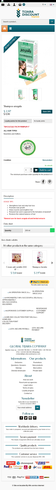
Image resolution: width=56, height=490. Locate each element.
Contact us (28, 393)
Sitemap (18, 368)
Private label (37, 371)
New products (37, 365)
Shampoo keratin (39, 267)
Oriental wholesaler (18, 371)
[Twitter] (25, 417)
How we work (28, 380)
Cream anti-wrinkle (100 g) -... (16, 268)
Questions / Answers (18, 365)
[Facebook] (21, 417)
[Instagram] (30, 417)
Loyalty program (28, 391)
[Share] (43, 181)
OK (52, 22)
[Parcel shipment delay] (10, 1)
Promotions (37, 362)
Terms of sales (28, 388)
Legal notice (28, 385)
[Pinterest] (49, 181)
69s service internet (36, 485)
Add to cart (45, 170)
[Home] (4, 28)
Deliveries (18, 362)
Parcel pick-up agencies (28, 382)
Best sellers (37, 368)
